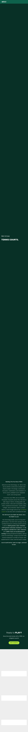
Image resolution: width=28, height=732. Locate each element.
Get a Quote (14, 642)
